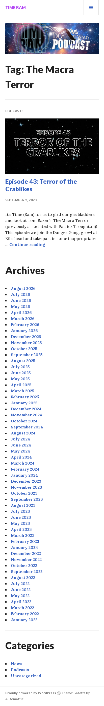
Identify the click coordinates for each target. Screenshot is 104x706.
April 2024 (21, 457)
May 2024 (20, 451)
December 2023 (26, 481)
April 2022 (21, 601)
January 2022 (24, 619)
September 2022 (26, 571)
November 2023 (26, 487)
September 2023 (27, 499)
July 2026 (20, 294)
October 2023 (24, 493)
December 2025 (26, 336)
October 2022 (24, 565)
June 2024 (21, 444)
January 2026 (24, 330)
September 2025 (27, 354)
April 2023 (21, 529)
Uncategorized (26, 675)
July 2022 (20, 583)
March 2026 (23, 318)
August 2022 (23, 577)
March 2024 (23, 463)
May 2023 (20, 523)
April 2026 (21, 312)
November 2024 (26, 414)
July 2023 (20, 511)
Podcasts (14, 111)
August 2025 (23, 360)
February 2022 (25, 613)
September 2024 (27, 426)
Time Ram (15, 7)
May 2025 (20, 378)
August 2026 (23, 288)
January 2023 (24, 547)
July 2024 (20, 438)
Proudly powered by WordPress (30, 693)
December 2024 (26, 408)
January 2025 (24, 402)
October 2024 (24, 420)
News (16, 663)
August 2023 (23, 505)
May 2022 (20, 595)
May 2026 (20, 306)
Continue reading (27, 244)
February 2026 (25, 324)
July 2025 (20, 366)
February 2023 (25, 541)
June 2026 (21, 300)
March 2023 (23, 535)
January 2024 (24, 475)
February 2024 (25, 469)
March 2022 (22, 607)
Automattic (14, 699)
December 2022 (26, 553)
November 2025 (26, 342)
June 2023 (21, 517)
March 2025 (22, 390)
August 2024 (23, 432)
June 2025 (21, 372)
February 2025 (25, 396)
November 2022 (26, 559)
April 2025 (21, 384)
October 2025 (24, 348)
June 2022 (21, 589)
